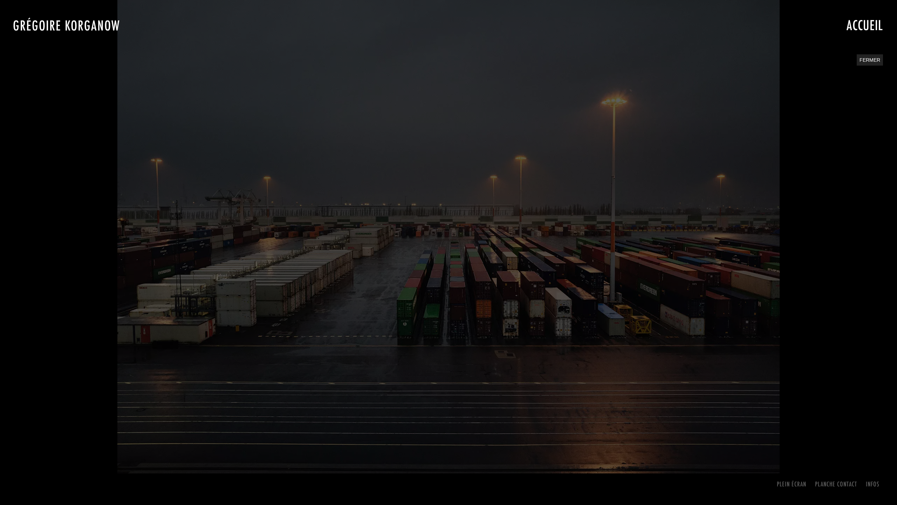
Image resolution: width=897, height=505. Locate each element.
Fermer (870, 60)
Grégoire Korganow (66, 25)
